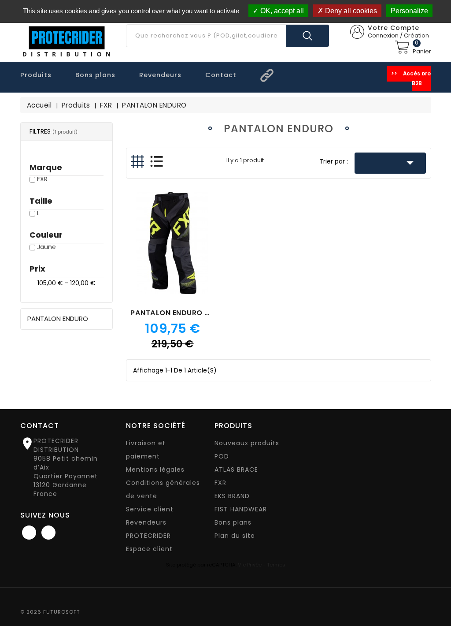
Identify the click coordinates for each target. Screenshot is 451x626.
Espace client (149, 548)
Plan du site (234, 535)
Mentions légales (155, 469)
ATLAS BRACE (236, 469)
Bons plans (232, 522)
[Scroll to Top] (435, 595)
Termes (276, 564)
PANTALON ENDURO (57, 318)
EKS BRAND (232, 496)
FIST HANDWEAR (240, 509)
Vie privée (250, 564)
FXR (42, 179)
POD (221, 456)
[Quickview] (172, 250)
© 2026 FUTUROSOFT (50, 611)
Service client (150, 509)
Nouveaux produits (246, 443)
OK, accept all (281, 11)
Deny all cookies (350, 11)
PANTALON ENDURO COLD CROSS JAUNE (204, 313)
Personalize (409, 11)
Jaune (46, 246)
